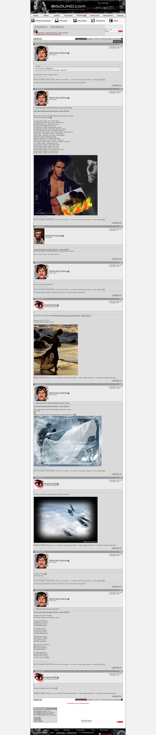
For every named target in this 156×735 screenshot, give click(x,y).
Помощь (122, 11)
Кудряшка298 (50, 305)
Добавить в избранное (118, 12)
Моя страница (82, 20)
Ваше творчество (63, 32)
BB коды (36, 717)
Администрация (60, 732)
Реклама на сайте (43, 732)
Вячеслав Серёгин (58, 53)
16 (97, 39)
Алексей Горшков (53, 235)
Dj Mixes (46, 15)
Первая (89, 39)
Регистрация (105, 2)
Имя (106, 29)
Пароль (107, 31)
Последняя (117, 39)
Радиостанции (94, 15)
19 (103, 39)
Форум (116, 20)
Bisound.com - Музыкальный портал (47, 32)
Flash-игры (120, 15)
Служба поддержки (72, 732)
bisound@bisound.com (88, 732)
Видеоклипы (69, 15)
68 (110, 39)
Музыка (35, 15)
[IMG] (35, 720)
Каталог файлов (80, 729)
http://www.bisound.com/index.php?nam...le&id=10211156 (51, 111)
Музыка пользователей (43, 20)
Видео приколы (108, 15)
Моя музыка (63, 20)
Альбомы (57, 15)
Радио (93, 729)
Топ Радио (79, 15)
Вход (99, 2)
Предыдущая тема (73, 703)
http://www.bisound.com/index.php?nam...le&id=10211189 (51, 612)
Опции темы (117, 41)
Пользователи (100, 20)
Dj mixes (47, 729)
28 (108, 39)
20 (106, 39)
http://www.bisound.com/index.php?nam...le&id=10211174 (51, 406)
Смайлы (36, 718)
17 (99, 39)
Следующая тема (83, 703)
